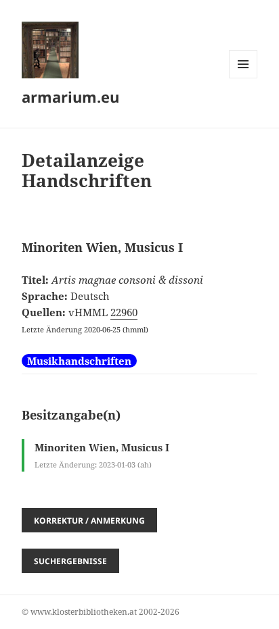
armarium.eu (70, 96)
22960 (123, 312)
